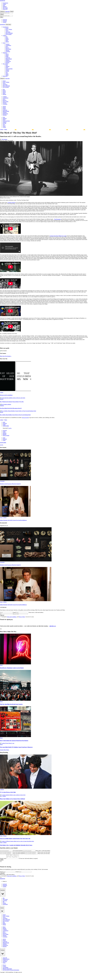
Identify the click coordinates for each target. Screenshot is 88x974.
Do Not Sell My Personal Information (11, 970)
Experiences (5, 2)
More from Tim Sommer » (5, 356)
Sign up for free (25, 417)
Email (14, 612)
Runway (7, 47)
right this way (52, 626)
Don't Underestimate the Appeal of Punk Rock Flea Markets (14, 740)
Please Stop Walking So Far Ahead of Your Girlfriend (12, 798)
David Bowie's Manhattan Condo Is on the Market (12, 667)
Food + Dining (9, 29)
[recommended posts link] (15, 664)
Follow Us (2, 11)
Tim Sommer (4, 139)
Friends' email (3, 858)
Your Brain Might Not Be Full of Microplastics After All (10, 408)
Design (7, 39)
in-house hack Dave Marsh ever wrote (58, 235)
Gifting (7, 74)
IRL (4, 901)
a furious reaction (11, 202)
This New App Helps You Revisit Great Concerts (11, 704)
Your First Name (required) (19, 852)
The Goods (5, 7)
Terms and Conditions (11, 616)
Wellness (5, 6)
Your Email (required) (17, 850)
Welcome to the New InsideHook (6, 395)
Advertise (5, 961)
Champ (4, 903)
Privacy (4, 965)
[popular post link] (15, 480)
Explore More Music (4, 749)
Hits (4, 898)
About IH (5, 957)
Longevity (8, 57)
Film (6, 36)
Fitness (7, 55)
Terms (4, 962)
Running (7, 62)
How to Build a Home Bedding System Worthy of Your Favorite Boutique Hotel (15, 414)
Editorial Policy (6, 959)
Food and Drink (9, 68)
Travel (7, 30)
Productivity (8, 61)
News (7, 46)
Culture (4, 4)
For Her (7, 71)
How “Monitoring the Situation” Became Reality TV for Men (12, 401)
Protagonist (5, 904)
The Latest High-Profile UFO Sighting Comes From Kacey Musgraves (16, 747)
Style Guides (8, 49)
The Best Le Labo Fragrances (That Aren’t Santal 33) (10, 483)
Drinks (7, 28)
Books (7, 38)
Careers (4, 966)
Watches (7, 50)
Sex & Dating (8, 34)
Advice (7, 54)
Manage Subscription (7, 968)
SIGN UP (2, 873)
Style (4, 5)
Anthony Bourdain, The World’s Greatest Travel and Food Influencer (13, 520)
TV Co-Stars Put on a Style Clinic (8, 792)
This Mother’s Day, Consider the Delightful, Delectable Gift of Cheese (16, 845)
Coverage (5, 900)
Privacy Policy (22, 616)
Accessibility (5, 967)
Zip (14, 613)
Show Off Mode (9, 33)
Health (7, 56)
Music (7, 40)
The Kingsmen (57, 219)
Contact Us (5, 960)
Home (7, 67)
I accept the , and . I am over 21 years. (18, 616)
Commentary (8, 45)
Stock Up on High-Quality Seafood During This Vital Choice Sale (15, 838)
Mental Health (9, 58)
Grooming (8, 51)
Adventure (8, 31)
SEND (2, 859)
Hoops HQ (5, 9)
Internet (7, 41)
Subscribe (7, 11)
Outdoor (7, 70)
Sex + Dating (3, 796)
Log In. (10, 428)
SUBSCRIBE (6, 425)
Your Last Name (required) (19, 853)
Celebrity (7, 44)
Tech (7, 72)
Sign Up (2, 615)
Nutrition (7, 60)
